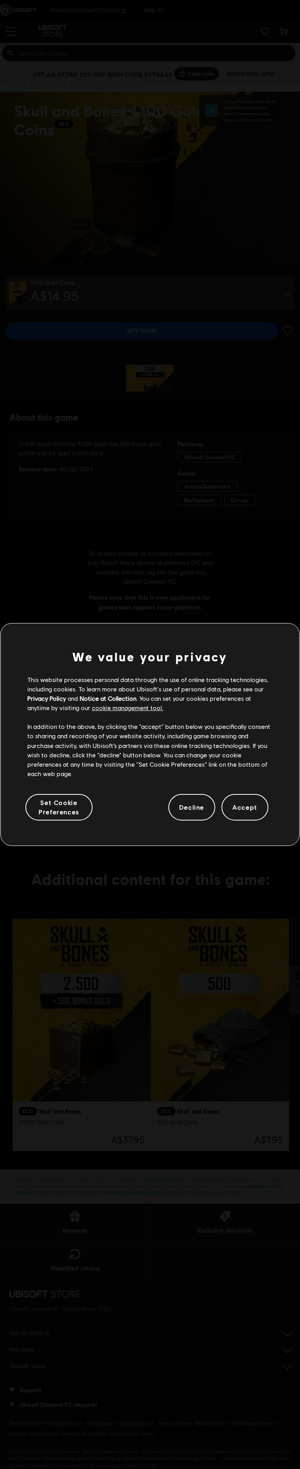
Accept (244, 807)
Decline (191, 807)
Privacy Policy (46, 698)
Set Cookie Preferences (59, 807)
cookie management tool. (127, 707)
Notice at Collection (108, 698)
